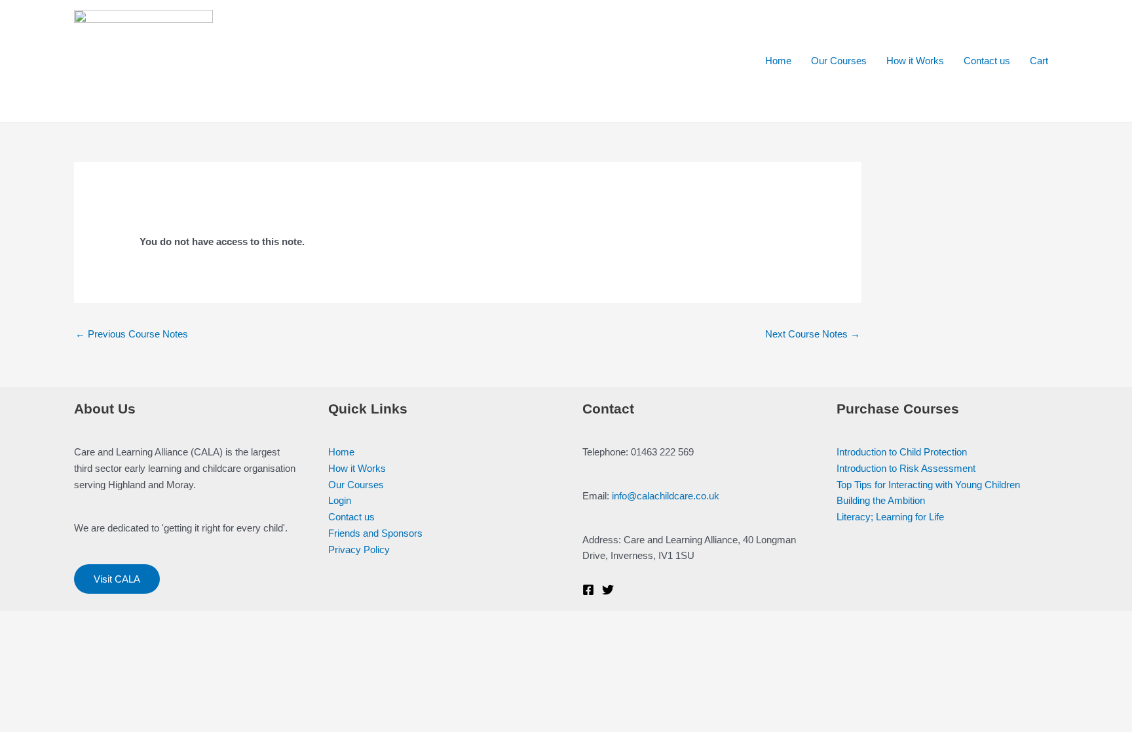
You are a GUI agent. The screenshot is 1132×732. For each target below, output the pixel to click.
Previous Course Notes (131, 333)
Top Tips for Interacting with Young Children (928, 484)
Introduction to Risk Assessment (906, 468)
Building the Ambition (881, 500)
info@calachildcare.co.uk (665, 495)
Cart (1039, 60)
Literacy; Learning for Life (890, 516)
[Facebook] (588, 590)
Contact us (987, 60)
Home (778, 60)
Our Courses (839, 60)
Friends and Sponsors (375, 533)
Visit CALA (117, 579)
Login (339, 500)
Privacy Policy (359, 549)
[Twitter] (608, 590)
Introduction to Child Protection (902, 451)
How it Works (915, 60)
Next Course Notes (812, 333)
